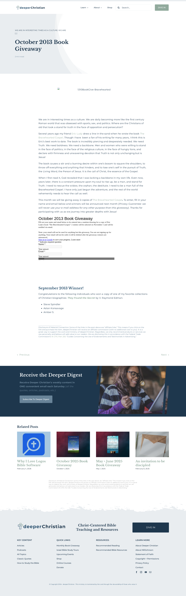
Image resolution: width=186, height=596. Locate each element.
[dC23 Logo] (30, 6)
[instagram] (141, 572)
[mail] (150, 572)
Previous (24, 354)
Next (164, 354)
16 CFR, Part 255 (58, 336)
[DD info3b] (41, 523)
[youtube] (146, 572)
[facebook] (137, 572)
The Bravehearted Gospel (107, 200)
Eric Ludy (76, 133)
